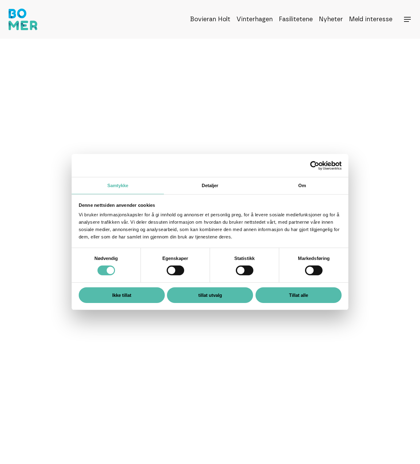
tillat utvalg (210, 295)
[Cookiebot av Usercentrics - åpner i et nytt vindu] (315, 165)
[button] (407, 19)
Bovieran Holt (210, 19)
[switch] (175, 270)
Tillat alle (298, 295)
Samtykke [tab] (118, 185)
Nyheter (331, 19)
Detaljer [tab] (210, 185)
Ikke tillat (121, 295)
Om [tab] (302, 185)
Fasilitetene (296, 19)
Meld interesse (370, 19)
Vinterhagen (254, 19)
